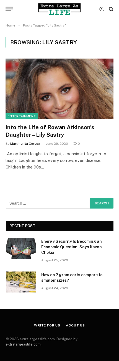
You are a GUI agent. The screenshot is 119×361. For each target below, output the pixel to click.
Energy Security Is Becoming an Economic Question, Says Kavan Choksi (71, 247)
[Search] (110, 9)
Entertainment (22, 116)
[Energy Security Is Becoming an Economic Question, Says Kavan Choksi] (21, 248)
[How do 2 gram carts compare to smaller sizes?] (21, 282)
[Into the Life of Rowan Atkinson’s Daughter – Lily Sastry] (59, 89)
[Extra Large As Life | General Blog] (59, 9)
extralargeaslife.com (23, 344)
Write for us (47, 325)
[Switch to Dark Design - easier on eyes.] (101, 9)
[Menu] (9, 9)
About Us (75, 325)
